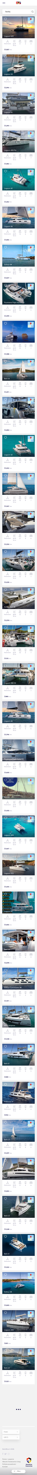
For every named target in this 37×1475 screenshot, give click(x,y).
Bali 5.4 (7, 949)
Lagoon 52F (8, 417)
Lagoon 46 (8, 226)
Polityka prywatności (9, 1464)
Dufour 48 (8, 264)
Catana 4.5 (8, 531)
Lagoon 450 (9, 873)
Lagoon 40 (8, 569)
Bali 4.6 (7, 379)
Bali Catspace (9, 1025)
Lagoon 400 (9, 835)
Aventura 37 (8, 1102)
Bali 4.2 (7, 1368)
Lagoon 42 (8, 112)
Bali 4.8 (7, 340)
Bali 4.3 (7, 493)
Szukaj (7, 12)
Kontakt (5, 1467)
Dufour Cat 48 (9, 607)
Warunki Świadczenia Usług (11, 1462)
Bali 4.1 (6, 797)
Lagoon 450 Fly (10, 150)
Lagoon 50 (8, 74)
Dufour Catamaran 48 (12, 987)
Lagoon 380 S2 (10, 683)
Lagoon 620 (9, 36)
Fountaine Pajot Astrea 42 (14, 302)
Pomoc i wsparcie (8, 1459)
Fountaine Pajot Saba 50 (14, 759)
